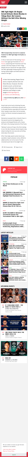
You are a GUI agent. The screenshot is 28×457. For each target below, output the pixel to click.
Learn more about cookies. (9, 449)
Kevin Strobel (6, 24)
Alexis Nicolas (6, 150)
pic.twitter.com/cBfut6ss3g (11, 94)
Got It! (14, 455)
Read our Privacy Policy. (8, 451)
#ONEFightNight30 (13, 92)
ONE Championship (7, 147)
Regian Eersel (19, 147)
